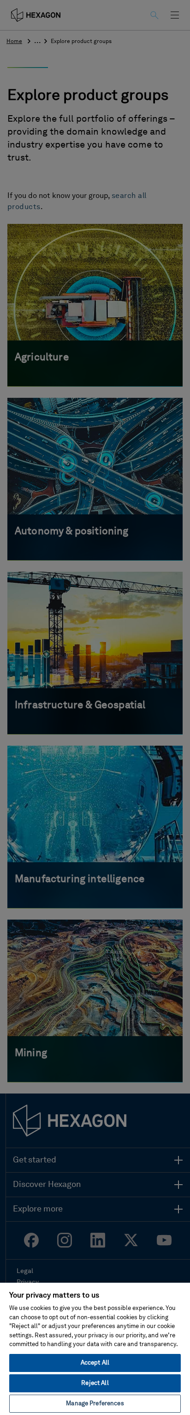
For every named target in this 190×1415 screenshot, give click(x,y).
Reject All (94, 1383)
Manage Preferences (95, 1404)
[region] (95, 1348)
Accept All (95, 1363)
